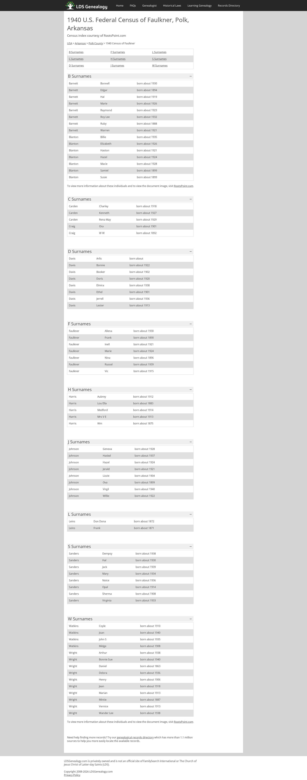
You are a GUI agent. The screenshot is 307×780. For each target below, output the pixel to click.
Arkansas (80, 43)
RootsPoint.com (183, 186)
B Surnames (76, 52)
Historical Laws (172, 5)
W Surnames (160, 65)
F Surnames (118, 52)
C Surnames (76, 59)
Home (119, 5)
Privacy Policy (72, 775)
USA (69, 43)
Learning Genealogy (200, 5)
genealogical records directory (135, 737)
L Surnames (159, 52)
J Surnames (117, 65)
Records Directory (229, 5)
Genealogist (149, 5)
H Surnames (118, 59)
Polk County (96, 43)
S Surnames (159, 59)
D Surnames (76, 65)
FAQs (133, 5)
